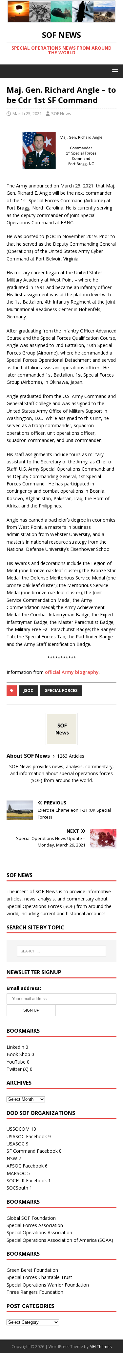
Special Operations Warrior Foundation (48, 1285)
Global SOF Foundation (31, 1218)
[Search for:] (61, 951)
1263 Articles (70, 756)
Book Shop (18, 1054)
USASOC (16, 1144)
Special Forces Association (35, 1225)
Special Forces (61, 690)
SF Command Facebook (32, 1151)
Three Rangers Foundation (35, 1292)
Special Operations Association (39, 1232)
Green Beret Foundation (32, 1270)
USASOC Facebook (27, 1136)
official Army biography (72, 672)
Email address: (24, 988)
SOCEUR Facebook (27, 1180)
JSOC (28, 690)
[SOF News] (61, 18)
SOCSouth (17, 1188)
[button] (114, 71)
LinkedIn (15, 1047)
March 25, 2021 (27, 113)
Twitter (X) (18, 1069)
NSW (12, 1158)
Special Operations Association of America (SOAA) (60, 1240)
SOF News (61, 113)
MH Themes (101, 1346)
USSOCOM (18, 1129)
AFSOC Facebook (25, 1166)
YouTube (16, 1062)
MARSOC (16, 1173)
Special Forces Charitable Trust (39, 1277)
